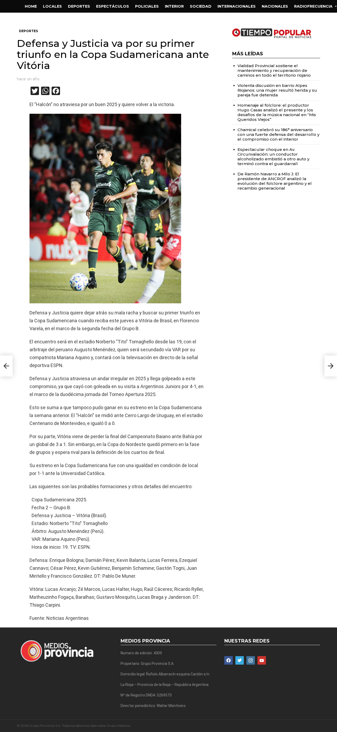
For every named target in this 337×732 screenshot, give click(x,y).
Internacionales (236, 6)
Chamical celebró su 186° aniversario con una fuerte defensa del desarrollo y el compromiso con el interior (278, 134)
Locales (52, 6)
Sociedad (200, 6)
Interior (174, 6)
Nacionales (275, 6)
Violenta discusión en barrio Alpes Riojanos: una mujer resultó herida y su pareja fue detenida (277, 90)
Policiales (147, 6)
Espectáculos (112, 6)
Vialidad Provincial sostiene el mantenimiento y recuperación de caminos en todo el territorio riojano (274, 70)
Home (31, 6)
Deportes (79, 6)
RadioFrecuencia (313, 6)
